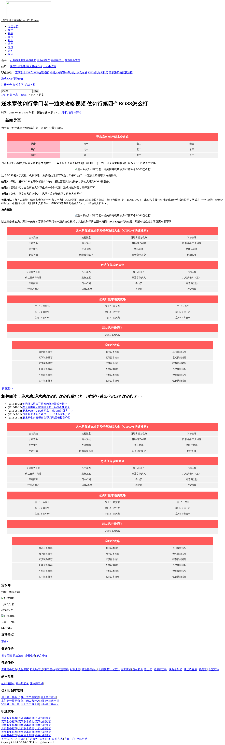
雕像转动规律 (86, 254)
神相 (10, 40)
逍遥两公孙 (191, 283)
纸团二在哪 (191, 249)
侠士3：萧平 (183, 306)
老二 (139, 143)
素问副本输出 (112, 357)
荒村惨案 (86, 237)
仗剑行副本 (7, 683)
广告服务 (32, 738)
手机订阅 (67, 112)
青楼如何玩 (57, 60)
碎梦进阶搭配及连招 (121, 72)
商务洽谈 (45, 738)
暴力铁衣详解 (79, 72)
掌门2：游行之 (112, 312)
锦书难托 (33, 249)
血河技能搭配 (179, 352)
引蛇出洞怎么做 (139, 237)
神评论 (77, 112)
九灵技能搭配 (179, 369)
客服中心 (69, 738)
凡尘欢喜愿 (86, 289)
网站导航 (82, 738)
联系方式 (57, 738)
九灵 (10, 47)
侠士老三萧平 (48, 697)
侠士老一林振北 (10, 697)
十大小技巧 (49, 66)
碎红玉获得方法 (33, 277)
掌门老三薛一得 (50, 700)
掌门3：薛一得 (182, 312)
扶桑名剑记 (33, 289)
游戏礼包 (6, 78)
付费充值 (18, 78)
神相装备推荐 (46, 375)
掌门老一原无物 (10, 700)
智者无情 (33, 237)
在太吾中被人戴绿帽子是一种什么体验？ (46, 407)
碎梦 (10, 43)
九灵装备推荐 (46, 369)
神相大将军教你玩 (60, 72)
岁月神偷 (33, 254)
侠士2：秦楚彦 (112, 306)
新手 (10, 30)
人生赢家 (86, 272)
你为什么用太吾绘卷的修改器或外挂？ (44, 403)
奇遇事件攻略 (72, 60)
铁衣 (10, 33)
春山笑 (138, 283)
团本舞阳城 (36, 683)
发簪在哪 (191, 237)
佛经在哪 (191, 254)
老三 (191, 143)
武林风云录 (22, 683)
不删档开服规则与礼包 (23, 60)
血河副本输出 (112, 352)
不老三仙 (191, 272)
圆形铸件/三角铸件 (191, 243)
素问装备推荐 (46, 357)
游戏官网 (18, 84)
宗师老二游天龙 (30, 704)
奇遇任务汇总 (33, 272)
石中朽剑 (86, 283)
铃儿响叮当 (139, 272)
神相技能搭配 (179, 375)
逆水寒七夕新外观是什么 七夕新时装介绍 (46, 414)
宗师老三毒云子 (50, 704)
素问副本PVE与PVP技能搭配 (32, 72)
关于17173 (7, 738)
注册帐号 (6, 84)
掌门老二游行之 (30, 700)
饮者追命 (33, 243)
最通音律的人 (139, 277)
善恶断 (138, 289)
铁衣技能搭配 (179, 380)
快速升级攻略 (18, 66)
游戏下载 (30, 84)
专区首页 (13, 26)
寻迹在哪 (86, 249)
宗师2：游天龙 (112, 317)
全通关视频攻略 (112, 335)
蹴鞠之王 (86, 277)
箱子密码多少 (139, 254)
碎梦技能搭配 (179, 363)
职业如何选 (43, 60)
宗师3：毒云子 (182, 317)
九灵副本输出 (112, 369)
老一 (86, 143)
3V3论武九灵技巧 (98, 72)
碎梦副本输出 (112, 363)
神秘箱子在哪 (139, 243)
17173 (4, 94)
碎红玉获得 (62, 669)
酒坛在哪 (138, 249)
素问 (10, 50)
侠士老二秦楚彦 (30, 697)
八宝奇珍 (191, 289)
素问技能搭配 (179, 357)
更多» (4, 641)
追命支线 (86, 243)
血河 (10, 36)
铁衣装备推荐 (46, 380)
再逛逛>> (7, 388)
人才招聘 (20, 738)
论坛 (10, 54)
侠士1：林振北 (42, 306)
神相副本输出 (112, 375)
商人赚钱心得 (34, 66)
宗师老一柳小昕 (10, 704)
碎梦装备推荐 (46, 363)
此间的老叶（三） (192, 277)
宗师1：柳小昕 (42, 317)
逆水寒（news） (19, 94)
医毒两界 (33, 283)
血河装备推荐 (46, 352)
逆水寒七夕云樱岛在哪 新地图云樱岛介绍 (46, 417)
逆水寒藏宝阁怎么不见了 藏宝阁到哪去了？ (47, 410)
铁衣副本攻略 (112, 380)
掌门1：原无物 (42, 312)
